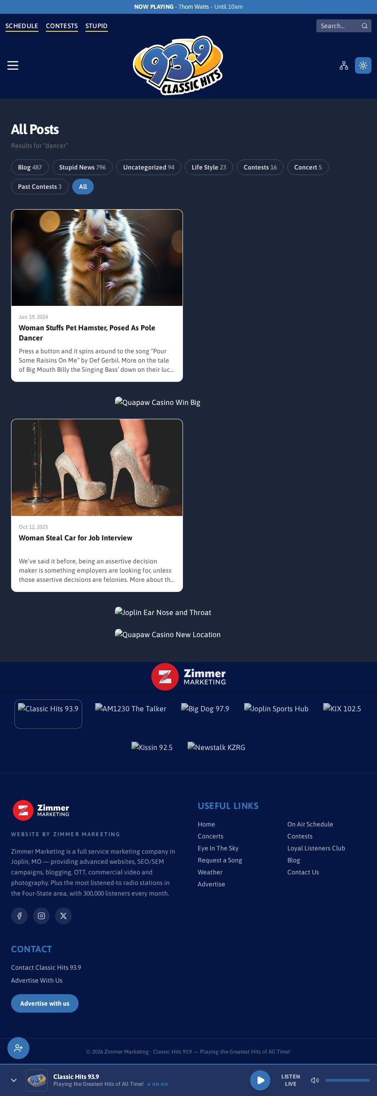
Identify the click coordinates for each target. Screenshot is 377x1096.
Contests (62, 25)
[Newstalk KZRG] (217, 753)
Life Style (209, 167)
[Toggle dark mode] (363, 65)
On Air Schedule (310, 824)
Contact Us (303, 872)
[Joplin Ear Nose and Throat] (188, 612)
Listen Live (291, 1080)
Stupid (97, 25)
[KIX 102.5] (342, 714)
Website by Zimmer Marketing (65, 834)
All (83, 186)
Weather (210, 872)
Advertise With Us (37, 980)
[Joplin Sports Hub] (276, 714)
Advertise (211, 884)
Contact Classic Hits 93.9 (46, 967)
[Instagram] (41, 916)
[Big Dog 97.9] (205, 714)
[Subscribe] (18, 1048)
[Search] (364, 26)
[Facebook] (19, 916)
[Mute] (315, 1080)
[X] (63, 916)
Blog (30, 167)
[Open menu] (13, 65)
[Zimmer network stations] (344, 65)
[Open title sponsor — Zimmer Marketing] (188, 677)
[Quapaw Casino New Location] (188, 634)
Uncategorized (148, 167)
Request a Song (220, 860)
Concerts (210, 836)
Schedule (22, 25)
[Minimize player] (13, 1080)
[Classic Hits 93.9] (178, 65)
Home (206, 824)
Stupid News (82, 167)
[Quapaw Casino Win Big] (188, 402)
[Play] (260, 1080)
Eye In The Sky (218, 848)
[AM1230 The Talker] (130, 714)
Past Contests (40, 186)
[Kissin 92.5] (152, 753)
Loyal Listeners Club (316, 848)
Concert (308, 167)
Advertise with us (44, 1003)
